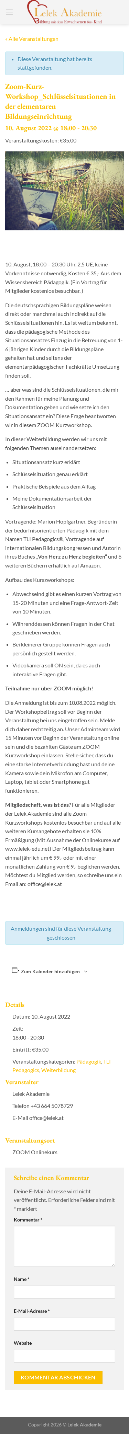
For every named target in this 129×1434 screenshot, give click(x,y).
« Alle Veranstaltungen (31, 38)
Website (23, 1343)
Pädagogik (88, 1061)
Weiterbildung (58, 1070)
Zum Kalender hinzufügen (50, 971)
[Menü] (9, 11)
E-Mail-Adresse (32, 1311)
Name (22, 1279)
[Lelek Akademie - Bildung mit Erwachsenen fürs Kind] (64, 12)
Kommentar (28, 1220)
